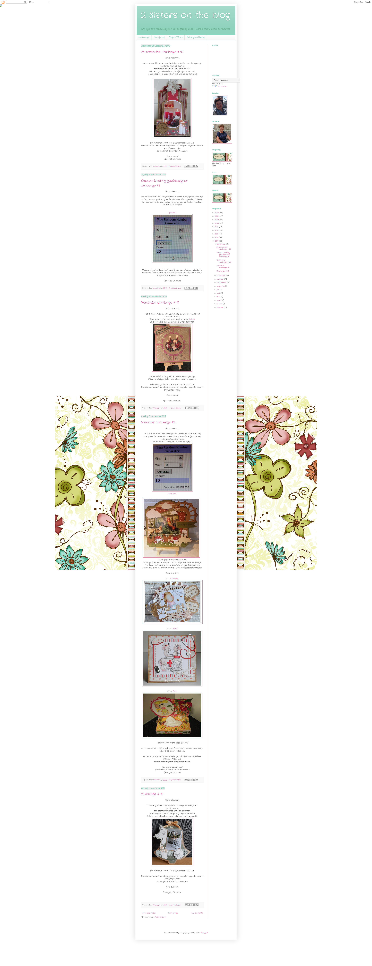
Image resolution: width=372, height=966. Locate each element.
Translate (222, 86)
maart (220, 304)
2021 (217, 227)
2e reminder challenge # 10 (162, 52)
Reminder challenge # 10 (160, 302)
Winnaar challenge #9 (158, 422)
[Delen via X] (191, 166)
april (219, 300)
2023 (217, 219)
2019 (217, 234)
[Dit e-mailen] (185, 166)
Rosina (172, 212)
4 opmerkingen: (175, 408)
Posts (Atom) (160, 917)
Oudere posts (197, 913)
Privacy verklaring (196, 37)
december (221, 244)
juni (218, 293)
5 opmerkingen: (175, 905)
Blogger (204, 932)
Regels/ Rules (176, 37)
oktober (220, 279)
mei (219, 297)
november (221, 275)
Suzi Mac (174, 578)
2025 (217, 212)
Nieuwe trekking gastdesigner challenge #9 (223, 254)
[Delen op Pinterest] (196, 166)
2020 (217, 230)
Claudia (172, 493)
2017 (217, 241)
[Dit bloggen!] (188, 166)
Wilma (192, 319)
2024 (217, 216)
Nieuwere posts (148, 913)
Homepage (144, 37)
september (222, 282)
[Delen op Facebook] (194, 166)
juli (218, 289)
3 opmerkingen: (175, 166)
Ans (175, 691)
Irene (175, 628)
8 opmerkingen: (175, 780)
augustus (221, 286)
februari (221, 307)
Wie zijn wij (159, 37)
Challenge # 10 (152, 794)
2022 (217, 223)
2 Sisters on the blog (185, 15)
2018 (217, 237)
